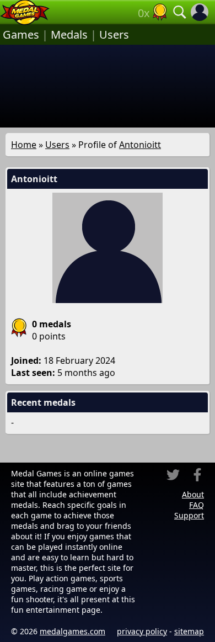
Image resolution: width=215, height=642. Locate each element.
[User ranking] (160, 12)
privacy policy (142, 631)
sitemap (189, 631)
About (193, 494)
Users (114, 34)
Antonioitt (140, 145)
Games (21, 34)
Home (23, 145)
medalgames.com (72, 631)
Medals (69, 34)
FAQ (196, 505)
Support (189, 515)
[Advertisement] (107, 86)
